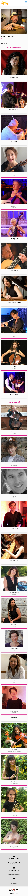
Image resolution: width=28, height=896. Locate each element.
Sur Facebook (14, 883)
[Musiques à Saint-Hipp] (4, 3)
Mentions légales (14, 893)
